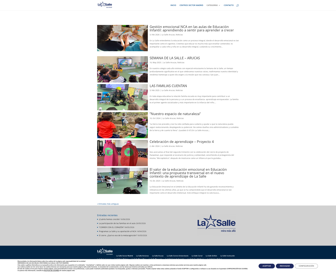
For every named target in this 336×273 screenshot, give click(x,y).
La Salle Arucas (168, 34)
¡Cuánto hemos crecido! (109, 219)
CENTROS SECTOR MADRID (191, 5)
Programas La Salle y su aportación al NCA (117, 231)
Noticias (179, 34)
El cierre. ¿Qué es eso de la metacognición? (118, 235)
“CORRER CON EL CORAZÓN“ (111, 227)
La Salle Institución (227, 256)
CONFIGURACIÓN (306, 266)
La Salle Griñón (211, 256)
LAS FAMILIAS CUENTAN (168, 85)
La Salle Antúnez (142, 256)
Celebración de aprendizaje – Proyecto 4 (182, 141)
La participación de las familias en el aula (117, 223)
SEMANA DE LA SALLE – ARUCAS (175, 58)
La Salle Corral (197, 256)
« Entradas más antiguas (108, 204)
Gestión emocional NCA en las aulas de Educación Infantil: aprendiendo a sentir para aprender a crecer (192, 28)
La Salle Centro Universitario (177, 256)
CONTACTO (229, 5)
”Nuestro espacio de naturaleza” (175, 113)
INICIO (173, 5)
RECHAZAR (285, 266)
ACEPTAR (266, 266)
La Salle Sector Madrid (124, 256)
